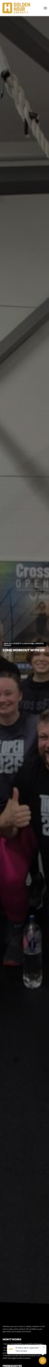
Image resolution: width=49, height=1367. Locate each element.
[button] (34, 1361)
